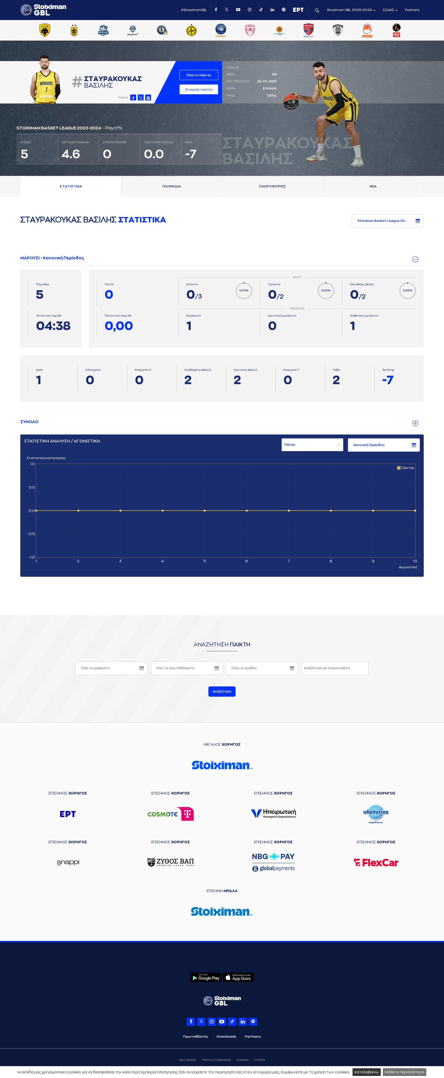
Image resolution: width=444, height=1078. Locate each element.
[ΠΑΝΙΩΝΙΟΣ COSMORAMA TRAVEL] (308, 31)
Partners (412, 10)
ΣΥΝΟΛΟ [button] (29, 422)
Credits (259, 1059)
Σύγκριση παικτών (199, 89)
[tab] (222, 258)
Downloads (226, 1036)
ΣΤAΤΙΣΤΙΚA (71, 186)
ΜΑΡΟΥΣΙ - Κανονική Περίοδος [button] (52, 258)
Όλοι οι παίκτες (199, 75)
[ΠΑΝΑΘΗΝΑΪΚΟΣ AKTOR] (279, 31)
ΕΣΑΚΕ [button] (389, 10)
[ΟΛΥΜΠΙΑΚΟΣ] (250, 31)
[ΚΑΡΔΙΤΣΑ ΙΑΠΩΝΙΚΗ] (132, 31)
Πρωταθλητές (195, 1036)
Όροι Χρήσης (187, 1059)
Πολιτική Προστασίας (216, 1059)
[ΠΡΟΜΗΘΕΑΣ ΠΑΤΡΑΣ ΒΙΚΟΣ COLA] (396, 31)
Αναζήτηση (222, 691)
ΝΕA (373, 186)
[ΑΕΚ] (44, 31)
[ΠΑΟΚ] (338, 31)
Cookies (242, 1059)
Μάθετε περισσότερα (404, 1072)
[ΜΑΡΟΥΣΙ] (191, 31)
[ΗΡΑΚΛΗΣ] (103, 31)
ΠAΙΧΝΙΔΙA (171, 186)
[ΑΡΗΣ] (74, 31)
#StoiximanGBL (194, 10)
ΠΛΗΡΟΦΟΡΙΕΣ (272, 186)
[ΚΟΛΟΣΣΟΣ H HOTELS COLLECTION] (162, 31)
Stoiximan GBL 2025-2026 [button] (350, 10)
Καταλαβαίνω (367, 1072)
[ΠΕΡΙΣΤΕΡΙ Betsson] (367, 31)
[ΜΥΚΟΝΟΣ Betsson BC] (220, 31)
